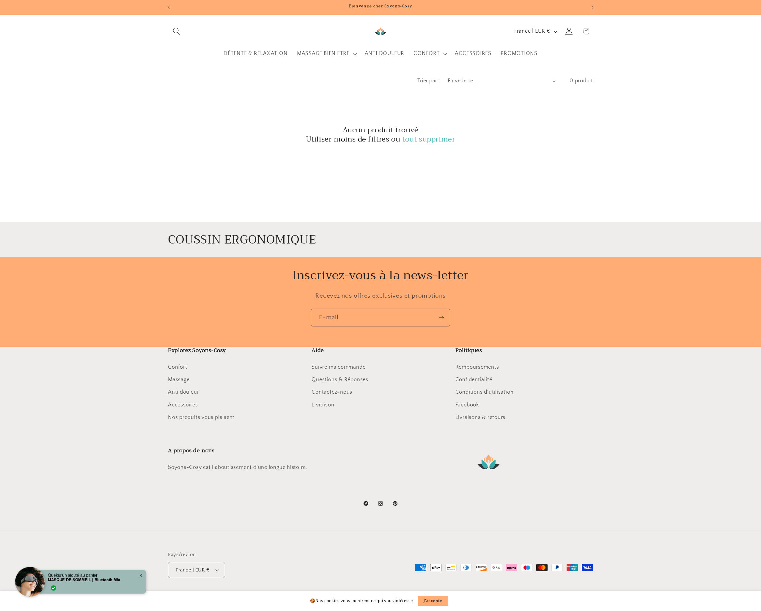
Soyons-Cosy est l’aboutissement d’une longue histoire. (237, 467)
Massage (178, 380)
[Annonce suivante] (592, 7)
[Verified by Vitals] (53, 582)
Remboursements (477, 367)
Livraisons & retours (480, 417)
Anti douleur (183, 392)
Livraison (323, 405)
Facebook (467, 405)
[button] (176, 31)
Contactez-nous (332, 392)
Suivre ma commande (338, 367)
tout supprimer (428, 139)
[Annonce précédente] (168, 7)
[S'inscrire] (441, 318)
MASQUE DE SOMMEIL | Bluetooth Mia (84, 574)
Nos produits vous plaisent (201, 417)
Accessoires (183, 405)
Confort (177, 367)
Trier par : (428, 81)
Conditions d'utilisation (484, 392)
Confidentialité (473, 380)
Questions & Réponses (340, 380)
